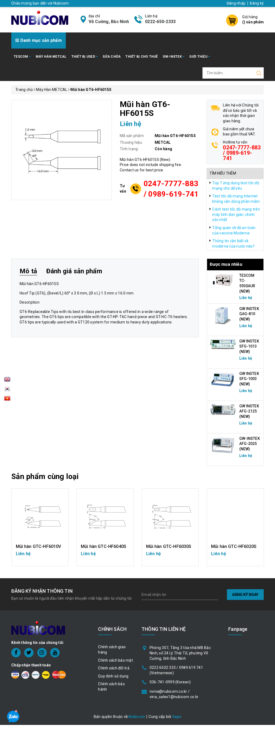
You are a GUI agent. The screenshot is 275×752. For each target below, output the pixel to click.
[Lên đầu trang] (267, 522)
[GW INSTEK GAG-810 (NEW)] (223, 315)
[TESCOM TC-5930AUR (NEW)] (223, 280)
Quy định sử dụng (113, 676)
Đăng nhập (236, 3)
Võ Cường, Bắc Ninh (109, 21)
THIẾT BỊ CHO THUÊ (141, 56)
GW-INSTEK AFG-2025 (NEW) (249, 443)
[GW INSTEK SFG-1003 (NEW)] (223, 379)
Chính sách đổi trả (113, 668)
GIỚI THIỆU (198, 56)
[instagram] (42, 652)
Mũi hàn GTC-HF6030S (168, 546)
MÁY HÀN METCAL (51, 56)
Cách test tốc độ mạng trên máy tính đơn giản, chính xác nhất (236, 214)
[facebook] (16, 652)
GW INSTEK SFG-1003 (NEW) (249, 378)
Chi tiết (40, 556)
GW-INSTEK (173, 56)
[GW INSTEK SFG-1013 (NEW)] (223, 344)
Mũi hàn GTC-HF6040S (103, 546)
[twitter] (29, 652)
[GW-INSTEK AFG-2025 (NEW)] (223, 445)
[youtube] (55, 652)
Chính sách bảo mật (115, 660)
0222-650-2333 (160, 21)
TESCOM (21, 56)
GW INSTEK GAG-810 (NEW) (249, 314)
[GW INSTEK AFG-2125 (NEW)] (223, 409)
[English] (7, 381)
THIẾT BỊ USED (83, 56)
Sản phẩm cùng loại (45, 476)
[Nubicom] (39, 17)
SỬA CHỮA (112, 56)
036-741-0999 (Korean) (170, 682)
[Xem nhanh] (40, 516)
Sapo (177, 716)
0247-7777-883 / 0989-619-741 (171, 188)
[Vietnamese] (7, 390)
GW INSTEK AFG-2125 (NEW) (249, 411)
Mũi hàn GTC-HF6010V (38, 546)
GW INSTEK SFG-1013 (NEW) (249, 346)
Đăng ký (257, 3)
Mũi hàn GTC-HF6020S (233, 546)
